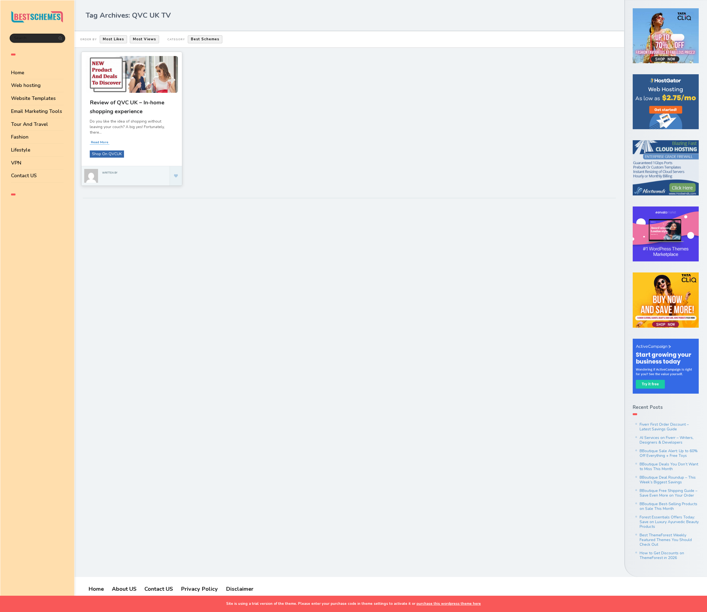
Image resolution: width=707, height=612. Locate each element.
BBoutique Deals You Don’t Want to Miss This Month (669, 466)
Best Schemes (205, 39)
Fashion (19, 137)
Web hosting (26, 85)
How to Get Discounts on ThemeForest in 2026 (662, 555)
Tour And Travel (29, 124)
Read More (99, 142)
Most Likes (113, 39)
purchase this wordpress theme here (448, 603)
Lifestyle (20, 150)
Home (17, 72)
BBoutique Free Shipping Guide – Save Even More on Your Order (668, 493)
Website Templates (33, 98)
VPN (16, 163)
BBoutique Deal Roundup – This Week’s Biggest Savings (668, 480)
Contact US (24, 175)
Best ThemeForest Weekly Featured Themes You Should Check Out (666, 539)
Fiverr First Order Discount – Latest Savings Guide (664, 427)
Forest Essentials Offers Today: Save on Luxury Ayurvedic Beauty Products (669, 522)
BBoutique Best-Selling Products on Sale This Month (668, 506)
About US (124, 589)
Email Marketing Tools (36, 111)
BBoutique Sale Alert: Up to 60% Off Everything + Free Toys (669, 453)
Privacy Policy (199, 589)
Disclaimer (240, 589)
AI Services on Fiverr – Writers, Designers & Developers (666, 440)
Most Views (144, 39)
